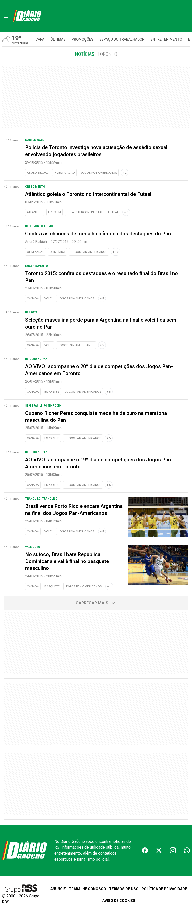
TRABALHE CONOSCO (87, 889)
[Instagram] (173, 850)
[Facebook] (145, 850)
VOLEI (48, 298)
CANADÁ (33, 298)
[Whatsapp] (187, 850)
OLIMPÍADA (57, 252)
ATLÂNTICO (35, 212)
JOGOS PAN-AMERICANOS (98, 172)
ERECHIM (54, 212)
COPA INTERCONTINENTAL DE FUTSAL (92, 212)
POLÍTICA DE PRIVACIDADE (164, 889)
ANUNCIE (58, 889)
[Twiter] (159, 850)
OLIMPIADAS (35, 252)
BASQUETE (52, 586)
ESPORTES (51, 391)
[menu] (6, 16)
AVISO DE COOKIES (119, 901)
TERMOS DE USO (124, 889)
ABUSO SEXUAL (37, 172)
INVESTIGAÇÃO (64, 172)
